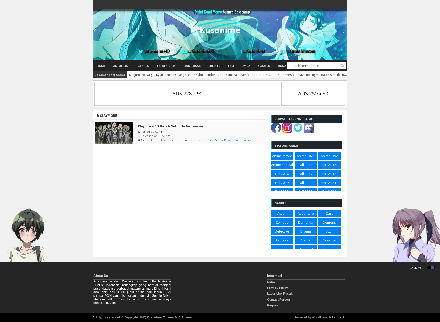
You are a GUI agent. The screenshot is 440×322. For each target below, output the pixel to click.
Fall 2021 (329, 182)
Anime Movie (282, 155)
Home (101, 66)
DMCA (246, 66)
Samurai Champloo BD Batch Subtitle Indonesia (260, 75)
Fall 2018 (329, 173)
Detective (282, 231)
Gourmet (329, 240)
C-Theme (185, 317)
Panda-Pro (339, 317)
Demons (182, 140)
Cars (329, 213)
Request (273, 305)
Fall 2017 (306, 173)
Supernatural (243, 140)
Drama (305, 231)
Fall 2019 (282, 182)
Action (154, 140)
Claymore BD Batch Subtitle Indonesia (170, 126)
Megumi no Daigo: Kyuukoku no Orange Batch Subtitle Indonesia (175, 75)
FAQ (231, 66)
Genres (143, 66)
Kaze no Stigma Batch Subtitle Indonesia (327, 75)
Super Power (224, 140)
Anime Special (282, 164)
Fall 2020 (306, 182)
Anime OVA (329, 155)
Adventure (168, 140)
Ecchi (329, 231)
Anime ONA (305, 155)
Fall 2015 (329, 164)
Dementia (305, 222)
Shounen (207, 140)
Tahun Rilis (166, 66)
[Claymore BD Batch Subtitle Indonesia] (114, 133)
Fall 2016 (282, 173)
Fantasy (195, 140)
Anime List (121, 66)
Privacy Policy (277, 288)
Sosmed (264, 66)
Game (305, 240)
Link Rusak (192, 66)
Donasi (283, 66)
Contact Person (278, 299)
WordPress (320, 317)
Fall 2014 (306, 164)
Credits (214, 66)
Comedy (282, 222)
